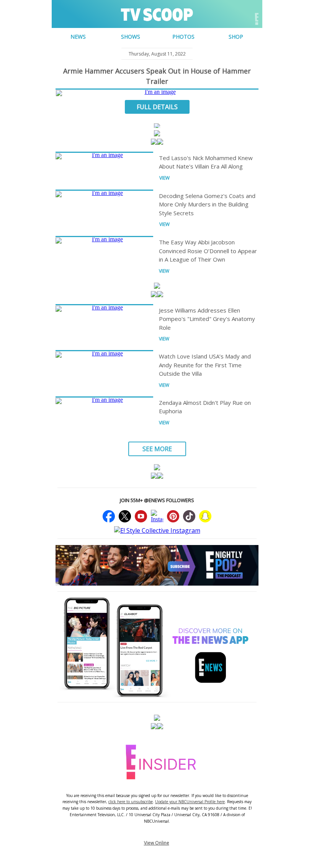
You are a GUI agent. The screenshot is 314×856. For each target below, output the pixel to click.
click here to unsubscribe (130, 801)
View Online (156, 843)
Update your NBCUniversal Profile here (190, 801)
